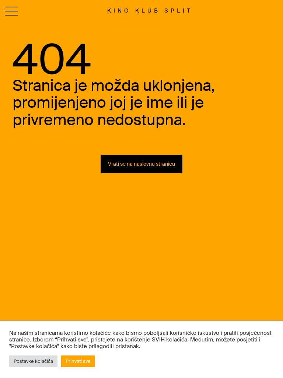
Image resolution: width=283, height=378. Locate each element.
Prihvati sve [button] (78, 361)
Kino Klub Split (150, 10)
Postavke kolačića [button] (33, 361)
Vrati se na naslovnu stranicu (141, 164)
